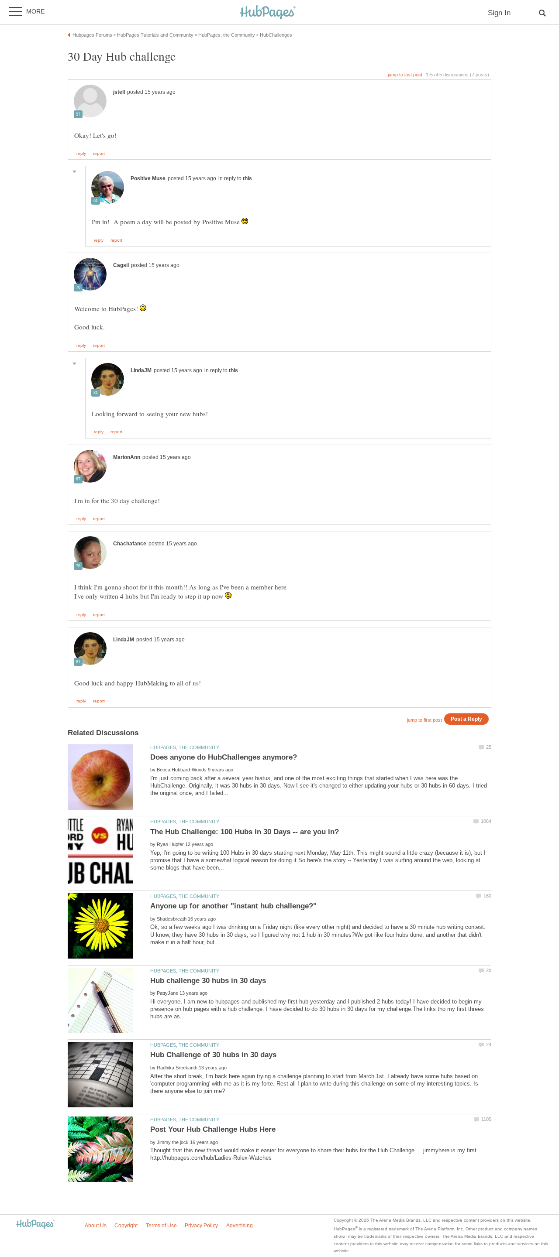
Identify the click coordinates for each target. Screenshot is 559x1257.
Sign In (499, 13)
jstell (119, 92)
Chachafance (129, 544)
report (99, 153)
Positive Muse (148, 178)
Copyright (126, 1226)
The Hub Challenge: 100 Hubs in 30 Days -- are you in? (244, 832)
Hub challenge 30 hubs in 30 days (208, 980)
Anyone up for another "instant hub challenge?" (233, 906)
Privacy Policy (201, 1226)
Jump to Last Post (405, 74)
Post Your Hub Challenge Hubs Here (213, 1129)
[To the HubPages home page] (35, 1224)
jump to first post (424, 720)
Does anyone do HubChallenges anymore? (223, 757)
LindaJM (141, 370)
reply (81, 153)
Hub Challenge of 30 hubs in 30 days (213, 1055)
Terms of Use (161, 1226)
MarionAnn (126, 457)
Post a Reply (466, 719)
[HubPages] (267, 13)
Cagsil (121, 265)
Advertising (239, 1226)
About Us (96, 1226)
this (247, 178)
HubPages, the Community (184, 747)
